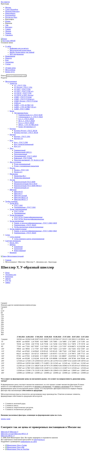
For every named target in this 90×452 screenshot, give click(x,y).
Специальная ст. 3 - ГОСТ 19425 (30, 117)
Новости (8, 58)
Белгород (8, 27)
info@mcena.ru (39, 440)
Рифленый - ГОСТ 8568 (23, 158)
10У (2, 315)
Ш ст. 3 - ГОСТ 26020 (26, 121)
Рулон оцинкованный (22, 164)
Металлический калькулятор (20, 50)
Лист (11, 148)
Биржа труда (10, 72)
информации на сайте (29, 441)
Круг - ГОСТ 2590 (21, 142)
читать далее (5, 419)
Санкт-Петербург (11, 9)
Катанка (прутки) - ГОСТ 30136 (26, 133)
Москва (8, 7)
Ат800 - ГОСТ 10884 (22, 109)
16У (2, 321)
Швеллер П (18, 192)
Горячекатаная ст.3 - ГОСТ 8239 (30, 115)
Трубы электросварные (18, 209)
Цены (7, 273)
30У (2, 332)
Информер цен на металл (19, 48)
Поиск (3, 75)
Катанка (13, 129)
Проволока (14, 174)
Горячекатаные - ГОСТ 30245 (25, 225)
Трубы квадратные (17, 221)
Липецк (8, 31)
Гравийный (18, 247)
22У (2, 327)
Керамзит (13, 252)
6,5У (2, 311)
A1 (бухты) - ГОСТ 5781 (23, 87)
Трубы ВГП (14, 203)
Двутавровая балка (21, 113)
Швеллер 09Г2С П (21, 197)
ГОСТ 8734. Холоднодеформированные (29, 219)
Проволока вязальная (22, 178)
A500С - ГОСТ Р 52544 (23, 97)
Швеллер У (18, 193)
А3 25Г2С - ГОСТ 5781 (23, 93)
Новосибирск (10, 13)
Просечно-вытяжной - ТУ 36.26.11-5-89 (29, 160)
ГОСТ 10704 (18, 211)
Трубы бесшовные (16, 215)
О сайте (8, 46)
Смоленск (9, 35)
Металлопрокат (11, 81)
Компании (9, 277)
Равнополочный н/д (21, 188)
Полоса (12, 168)
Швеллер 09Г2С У (21, 199)
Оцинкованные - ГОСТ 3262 (25, 207)
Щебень (13, 245)
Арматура (13, 83)
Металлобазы (10, 70)
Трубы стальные (11, 201)
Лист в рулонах (15, 162)
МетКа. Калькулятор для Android (22, 52)
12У (2, 317)
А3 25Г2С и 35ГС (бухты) (23, 95)
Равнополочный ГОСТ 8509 (24, 182)
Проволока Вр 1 (20, 176)
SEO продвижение (17, 54)
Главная (8, 260)
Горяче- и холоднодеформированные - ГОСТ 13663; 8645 (35, 231)
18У (2, 323)
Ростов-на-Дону (11, 17)
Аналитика (9, 62)
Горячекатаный (19, 150)
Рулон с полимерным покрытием (26, 166)
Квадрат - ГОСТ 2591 (22, 136)
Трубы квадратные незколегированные (28, 227)
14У (2, 319)
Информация (10, 56)
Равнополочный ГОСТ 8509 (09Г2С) (28, 186)
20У (2, 325)
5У (2, 309)
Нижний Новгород (12, 11)
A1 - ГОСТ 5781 (20, 85)
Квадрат (13, 134)
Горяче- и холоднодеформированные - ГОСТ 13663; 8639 (35, 223)
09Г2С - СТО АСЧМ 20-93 (28, 125)
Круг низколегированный (23, 144)
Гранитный (18, 249)
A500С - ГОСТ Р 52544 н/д (24, 99)
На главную (5, 2)
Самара (8, 29)
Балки (12, 111)
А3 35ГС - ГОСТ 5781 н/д (23, 91)
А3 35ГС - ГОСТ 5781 (22, 89)
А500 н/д (17, 103)
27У (2, 330)
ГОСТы (8, 280)
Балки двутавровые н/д (27, 127)
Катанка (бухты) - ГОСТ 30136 (25, 131)
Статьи (8, 64)
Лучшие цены (10, 68)
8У (2, 313)
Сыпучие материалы (13, 241)
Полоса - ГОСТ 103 (21, 170)
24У (2, 329)
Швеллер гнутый (20, 195)
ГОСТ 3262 (18, 205)
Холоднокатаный (20, 154)
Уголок (12, 180)
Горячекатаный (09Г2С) (23, 152)
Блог (7, 60)
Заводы (8, 278)
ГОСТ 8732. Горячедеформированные (28, 217)
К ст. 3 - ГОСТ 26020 (26, 123)
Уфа (6, 25)
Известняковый (20, 251)
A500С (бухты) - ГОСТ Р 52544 (26, 101)
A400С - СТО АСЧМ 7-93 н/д (25, 107)
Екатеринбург (10, 15)
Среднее (4, 307)
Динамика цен (10, 275)
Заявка (7, 282)
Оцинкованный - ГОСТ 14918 (25, 156)
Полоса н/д (18, 172)
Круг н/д (17, 146)
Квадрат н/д (18, 138)
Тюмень (8, 33)
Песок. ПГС (14, 243)
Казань (7, 21)
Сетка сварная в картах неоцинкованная (29, 239)
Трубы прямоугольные (18, 229)
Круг (11, 140)
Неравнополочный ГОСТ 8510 (25, 184)
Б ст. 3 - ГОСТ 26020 (26, 119)
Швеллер (13, 190)
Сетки (7, 235)
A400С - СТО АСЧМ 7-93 (23, 105)
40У (2, 334)
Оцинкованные (20, 213)
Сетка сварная (15, 237)
